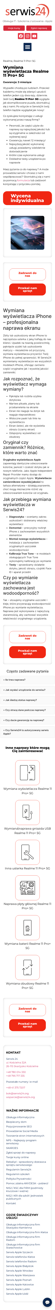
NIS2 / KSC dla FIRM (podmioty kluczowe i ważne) (24, 1190)
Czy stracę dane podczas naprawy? (25, 710)
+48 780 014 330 (16, 1072)
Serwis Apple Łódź (17, 1293)
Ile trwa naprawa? (15, 679)
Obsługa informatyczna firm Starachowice (23, 1246)
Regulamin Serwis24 (18, 1169)
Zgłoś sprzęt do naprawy (21, 1152)
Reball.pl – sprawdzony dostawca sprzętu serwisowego (26, 1163)
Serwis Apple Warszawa (20, 1275)
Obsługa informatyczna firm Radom (23, 1238)
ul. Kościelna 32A (16, 1062)
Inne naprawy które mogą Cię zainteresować (28, 749)
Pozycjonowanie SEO (19, 1126)
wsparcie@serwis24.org (20, 1097)
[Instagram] (28, 36)
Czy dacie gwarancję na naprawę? (24, 720)
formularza (23, 180)
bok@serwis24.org (17, 1093)
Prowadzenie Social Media (22, 1131)
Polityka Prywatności (18, 1178)
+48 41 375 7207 (15, 1087)
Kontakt (11, 1203)
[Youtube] (34, 36)
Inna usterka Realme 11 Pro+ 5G (27, 868)
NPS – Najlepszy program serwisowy (21, 1142)
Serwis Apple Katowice (20, 1284)
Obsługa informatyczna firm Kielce (27, 1232)
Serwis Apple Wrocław (19, 1270)
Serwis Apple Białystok (20, 1266)
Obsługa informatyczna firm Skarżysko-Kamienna (23, 1226)
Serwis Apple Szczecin (19, 1252)
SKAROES (12, 1148)
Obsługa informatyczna (20, 1117)
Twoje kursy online (17, 1157)
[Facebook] (21, 36)
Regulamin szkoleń (18, 1174)
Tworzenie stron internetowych (25, 1135)
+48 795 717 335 (15, 1075)
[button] (28, 47)
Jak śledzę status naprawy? (21, 700)
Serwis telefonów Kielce (20, 1256)
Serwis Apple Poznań (19, 1279)
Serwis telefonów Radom (21, 1261)
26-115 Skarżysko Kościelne (22, 1066)
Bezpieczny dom (16, 1121)
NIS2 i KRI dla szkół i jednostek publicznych (24, 1197)
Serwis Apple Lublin (18, 1289)
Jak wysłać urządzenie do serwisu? (25, 689)
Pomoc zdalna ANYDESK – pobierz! (27, 1183)
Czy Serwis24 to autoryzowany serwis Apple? (26, 732)
